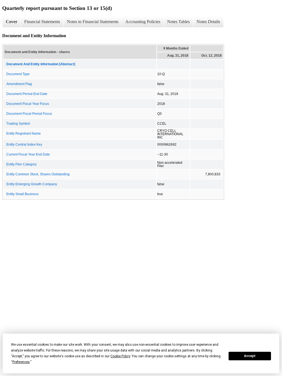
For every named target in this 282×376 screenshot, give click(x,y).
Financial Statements (42, 21)
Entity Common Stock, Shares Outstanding (38, 174)
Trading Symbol (18, 123)
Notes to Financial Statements (92, 21)
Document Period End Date (26, 94)
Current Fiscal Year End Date (28, 154)
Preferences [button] (21, 362)
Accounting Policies (142, 21)
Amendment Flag (19, 84)
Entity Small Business (22, 194)
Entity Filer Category (21, 164)
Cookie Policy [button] (120, 356)
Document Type (18, 74)
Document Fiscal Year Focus (27, 103)
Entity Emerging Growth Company (31, 184)
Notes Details (208, 21)
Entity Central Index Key (24, 144)
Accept (250, 356)
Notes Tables (178, 21)
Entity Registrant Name (23, 133)
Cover (11, 21)
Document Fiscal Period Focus (29, 113)
